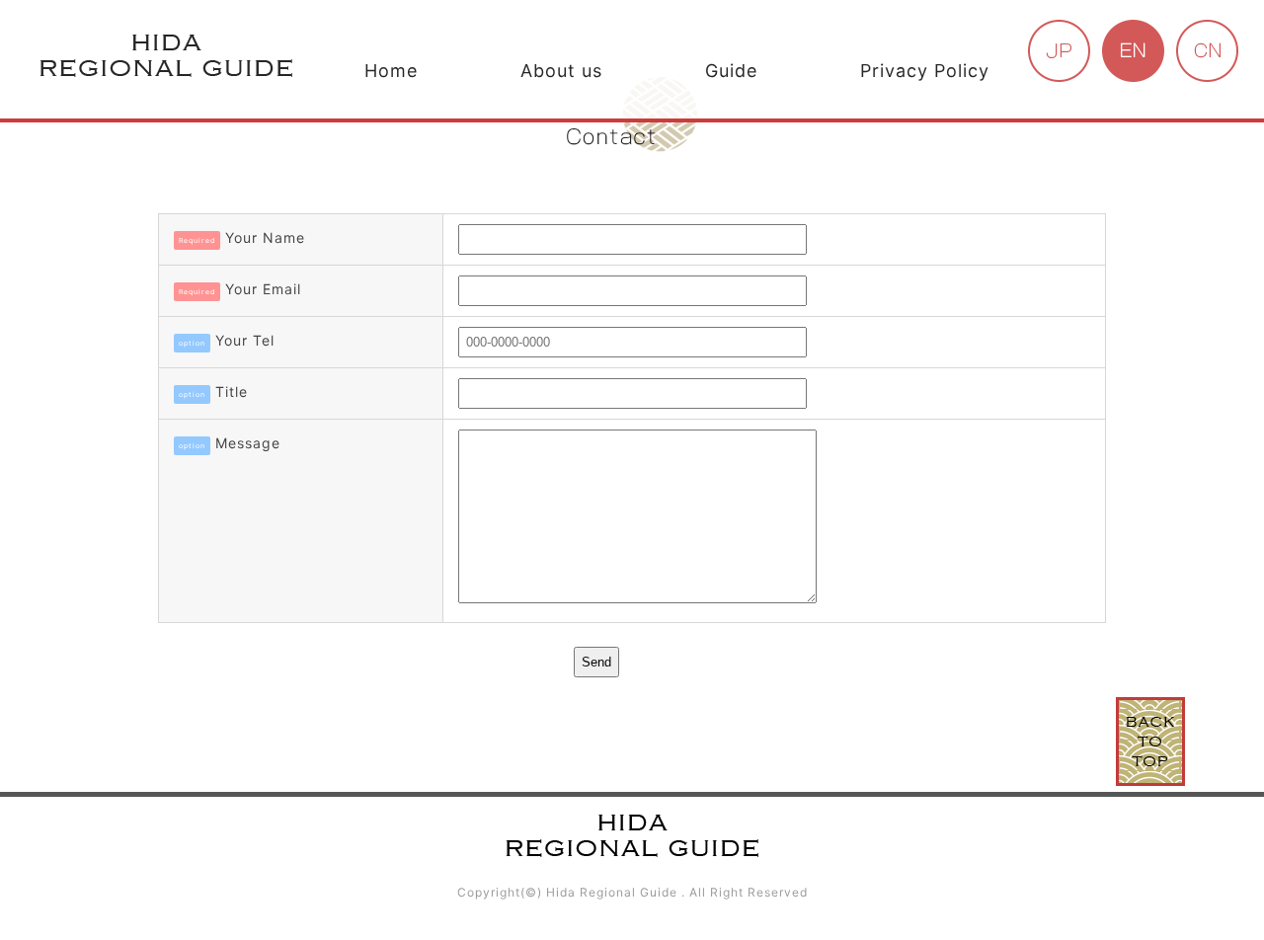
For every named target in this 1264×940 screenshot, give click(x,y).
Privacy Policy (924, 70)
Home (391, 70)
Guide (731, 70)
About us (561, 70)
